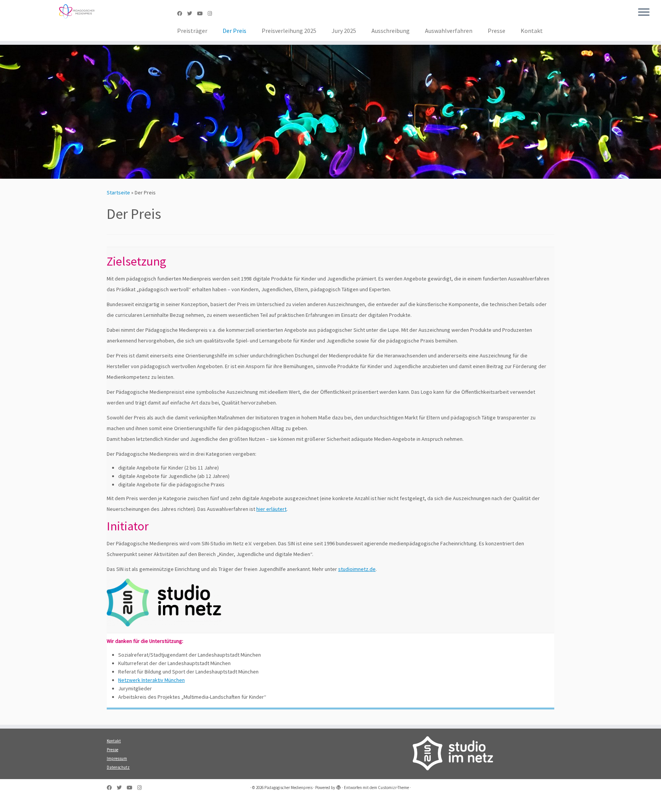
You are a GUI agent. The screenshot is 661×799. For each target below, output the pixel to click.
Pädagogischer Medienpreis (288, 787)
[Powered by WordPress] (338, 786)
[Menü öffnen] (644, 12)
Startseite (118, 192)
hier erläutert (271, 508)
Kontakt (532, 30)
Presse (496, 30)
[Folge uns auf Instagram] (212, 13)
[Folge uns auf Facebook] (182, 13)
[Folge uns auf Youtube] (202, 13)
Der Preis (234, 30)
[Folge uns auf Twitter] (192, 13)
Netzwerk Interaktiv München (151, 680)
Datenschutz (118, 767)
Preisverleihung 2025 (289, 30)
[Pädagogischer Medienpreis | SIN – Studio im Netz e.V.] (76, 11)
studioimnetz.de (357, 569)
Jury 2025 (344, 30)
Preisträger (192, 30)
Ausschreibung (390, 30)
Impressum (117, 758)
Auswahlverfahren (448, 30)
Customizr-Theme (393, 787)
